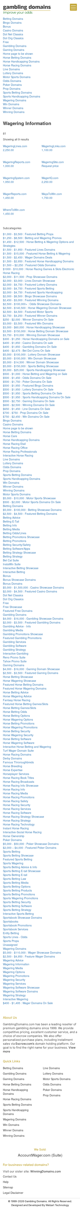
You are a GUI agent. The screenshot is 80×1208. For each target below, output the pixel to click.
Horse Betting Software (17, 739)
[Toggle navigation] (73, 7)
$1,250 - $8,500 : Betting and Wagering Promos (32, 238)
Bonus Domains (12, 583)
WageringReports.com (16, 162)
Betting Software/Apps (16, 549)
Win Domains (11, 104)
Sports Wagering (13, 863)
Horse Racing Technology (19, 824)
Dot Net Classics (13, 34)
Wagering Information (16, 964)
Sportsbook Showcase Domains (22, 917)
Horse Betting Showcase (18, 677)
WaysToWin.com (52, 194)
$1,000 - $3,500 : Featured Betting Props (28, 234)
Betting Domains (13, 19)
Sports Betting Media (16, 882)
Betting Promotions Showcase (21, 537)
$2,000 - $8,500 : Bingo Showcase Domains (30, 296)
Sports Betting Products (17, 890)
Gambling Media (13, 630)
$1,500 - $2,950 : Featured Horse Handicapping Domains (38, 261)
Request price (50, 166)
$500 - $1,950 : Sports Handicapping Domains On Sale (36, 397)
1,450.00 (8, 198)
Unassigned (10, 945)
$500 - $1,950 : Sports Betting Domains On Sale (32, 393)
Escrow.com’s (25, 1043)
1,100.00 (47, 150)
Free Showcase (12, 607)
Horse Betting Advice (16, 692)
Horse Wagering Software (18, 743)
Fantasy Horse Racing (16, 700)
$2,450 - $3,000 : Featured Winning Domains (30, 300)
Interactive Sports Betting (18, 914)
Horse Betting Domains (17, 57)
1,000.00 (8, 166)
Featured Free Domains (17, 611)
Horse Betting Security (16, 731)
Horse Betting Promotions (18, 723)
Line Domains (11, 69)
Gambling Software (14, 646)
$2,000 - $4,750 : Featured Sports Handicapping (33, 292)
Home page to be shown (18, 54)
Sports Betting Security (17, 902)
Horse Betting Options (16, 715)
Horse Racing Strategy (17, 820)
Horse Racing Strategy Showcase (23, 816)
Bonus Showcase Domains (19, 580)
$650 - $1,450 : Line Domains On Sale (26, 409)
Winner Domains (13, 108)
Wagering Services (14, 983)
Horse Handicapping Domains (21, 61)
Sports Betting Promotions (19, 894)
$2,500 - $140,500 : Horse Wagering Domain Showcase (37, 308)
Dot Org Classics (13, 38)
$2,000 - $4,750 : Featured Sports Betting (28, 288)
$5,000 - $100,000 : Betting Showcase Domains (32, 510)
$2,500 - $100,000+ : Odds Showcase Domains (32, 304)
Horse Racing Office (15, 448)
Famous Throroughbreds (18, 762)
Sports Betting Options (16, 886)
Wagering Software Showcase (21, 987)
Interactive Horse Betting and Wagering (27, 747)
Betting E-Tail (11, 521)
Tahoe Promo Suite (15, 661)
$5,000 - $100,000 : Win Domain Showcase (29, 358)
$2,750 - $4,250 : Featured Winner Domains (30, 315)
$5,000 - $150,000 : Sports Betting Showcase (31, 366)
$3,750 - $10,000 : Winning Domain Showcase (31, 335)
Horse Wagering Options (18, 719)
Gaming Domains (13, 50)
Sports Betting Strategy (17, 910)
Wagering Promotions (16, 976)
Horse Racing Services (17, 809)
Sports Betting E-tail (15, 875)
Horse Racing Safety (15, 801)
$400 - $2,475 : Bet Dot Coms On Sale (26, 350)
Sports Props (11, 941)
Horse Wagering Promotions (20, 727)
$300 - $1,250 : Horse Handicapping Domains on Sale (36, 339)
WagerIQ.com (50, 178)
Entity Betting (11, 933)
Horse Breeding (12, 766)
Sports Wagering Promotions (20, 898)
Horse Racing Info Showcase (20, 785)
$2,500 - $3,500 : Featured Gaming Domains (30, 673)
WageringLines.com (15, 146)
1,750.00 (47, 198)
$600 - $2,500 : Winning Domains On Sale (29, 405)
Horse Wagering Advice (17, 696)
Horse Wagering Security (18, 735)
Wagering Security (14, 980)
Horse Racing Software (17, 813)
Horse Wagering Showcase (19, 681)
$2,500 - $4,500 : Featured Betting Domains (30, 514)
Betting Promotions (14, 541)
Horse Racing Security (16, 805)
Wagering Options (14, 972)
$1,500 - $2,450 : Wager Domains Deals (27, 257)
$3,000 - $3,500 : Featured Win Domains (28, 323)
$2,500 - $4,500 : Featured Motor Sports (28, 312)
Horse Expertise (13, 770)
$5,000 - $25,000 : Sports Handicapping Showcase (34, 370)
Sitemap (8, 1187)
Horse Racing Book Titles (18, 778)
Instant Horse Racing (16, 828)
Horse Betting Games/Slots (19, 708)
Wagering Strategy (14, 995)
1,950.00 (8, 182)
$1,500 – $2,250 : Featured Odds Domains (29, 265)
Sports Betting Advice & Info (20, 867)
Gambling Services (14, 642)
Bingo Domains (12, 22)
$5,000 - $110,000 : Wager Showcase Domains (32, 952)
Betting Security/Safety (17, 545)
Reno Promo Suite (14, 657)
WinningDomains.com (45, 1171)
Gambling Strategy (14, 649)
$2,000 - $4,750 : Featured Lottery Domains (30, 284)
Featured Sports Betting (17, 859)
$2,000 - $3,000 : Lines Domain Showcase (29, 281)
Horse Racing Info (14, 789)
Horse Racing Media (15, 793)
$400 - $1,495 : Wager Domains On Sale (28, 1003)
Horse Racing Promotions (18, 797)
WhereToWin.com (14, 210)
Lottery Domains (13, 73)
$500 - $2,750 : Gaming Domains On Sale (29, 401)
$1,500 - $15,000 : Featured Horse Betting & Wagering (36, 253)
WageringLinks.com (54, 146)
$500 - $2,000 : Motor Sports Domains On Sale (32, 502)
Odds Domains (12, 81)
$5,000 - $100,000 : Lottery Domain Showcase (31, 354)
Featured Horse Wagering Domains (24, 688)
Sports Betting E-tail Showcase (22, 871)
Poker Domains (12, 85)
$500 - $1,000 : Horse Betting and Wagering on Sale (35, 374)
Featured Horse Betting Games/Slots (25, 704)
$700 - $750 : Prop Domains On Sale (25, 413)
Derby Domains (12, 758)
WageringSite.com (53, 162)
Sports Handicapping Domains (21, 96)
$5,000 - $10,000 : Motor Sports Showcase (29, 498)
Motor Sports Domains (16, 77)
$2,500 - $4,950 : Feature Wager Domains (29, 956)
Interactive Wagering (15, 999)
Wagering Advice (13, 960)
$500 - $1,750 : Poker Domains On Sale (27, 382)
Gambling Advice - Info (17, 626)
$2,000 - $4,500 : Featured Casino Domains (30, 591)
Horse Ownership (13, 836)
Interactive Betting (14, 572)
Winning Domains (13, 112)
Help (6, 1182)
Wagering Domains (14, 100)
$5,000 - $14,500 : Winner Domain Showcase (31, 362)
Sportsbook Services (15, 929)
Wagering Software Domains (20, 991)
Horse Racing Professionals (20, 451)
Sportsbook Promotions (17, 925)
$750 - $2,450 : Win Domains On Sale (26, 416)
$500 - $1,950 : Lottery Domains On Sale (28, 389)
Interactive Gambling (15, 653)
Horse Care (10, 436)
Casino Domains (13, 30)
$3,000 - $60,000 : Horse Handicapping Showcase (34, 327)
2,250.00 (8, 150)
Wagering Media (13, 968)
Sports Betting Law (14, 879)
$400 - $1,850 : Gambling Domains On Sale (30, 347)
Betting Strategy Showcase (19, 552)
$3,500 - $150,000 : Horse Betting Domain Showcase (35, 331)
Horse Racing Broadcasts (18, 782)
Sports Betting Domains (17, 92)
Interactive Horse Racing (18, 455)
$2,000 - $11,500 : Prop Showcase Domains (30, 277)
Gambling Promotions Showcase (23, 634)
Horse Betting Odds (15, 712)
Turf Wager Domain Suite (18, 750)
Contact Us (10, 1176)
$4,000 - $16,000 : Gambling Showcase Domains (33, 618)
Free (6, 42)
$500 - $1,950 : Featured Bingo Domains (28, 385)
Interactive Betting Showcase (20, 568)
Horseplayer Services (16, 774)
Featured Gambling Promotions (22, 638)
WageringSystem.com (16, 178)
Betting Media (11, 529)
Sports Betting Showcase (18, 855)
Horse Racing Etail (14, 444)
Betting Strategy (13, 556)
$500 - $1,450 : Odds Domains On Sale (27, 378)
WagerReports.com (15, 194)
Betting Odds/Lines (14, 533)
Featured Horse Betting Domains (23, 684)
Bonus (7, 26)
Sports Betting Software (17, 906)
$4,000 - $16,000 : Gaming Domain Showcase (31, 669)
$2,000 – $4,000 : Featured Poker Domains (29, 848)
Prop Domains (11, 88)
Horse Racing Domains (17, 65)
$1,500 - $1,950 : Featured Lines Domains (29, 249)
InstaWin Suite (12, 564)
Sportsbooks (10, 921)
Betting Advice (11, 517)
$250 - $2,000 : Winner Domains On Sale (28, 319)
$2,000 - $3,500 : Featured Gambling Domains (31, 622)
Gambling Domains (14, 46)
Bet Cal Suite (11, 560)
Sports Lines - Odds (15, 937)
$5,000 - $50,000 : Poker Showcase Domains (31, 844)
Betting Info (10, 525)
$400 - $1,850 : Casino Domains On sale (28, 343)
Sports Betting (11, 851)
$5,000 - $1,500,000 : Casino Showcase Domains (33, 587)
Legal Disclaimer (13, 1193)
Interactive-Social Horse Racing (22, 832)
